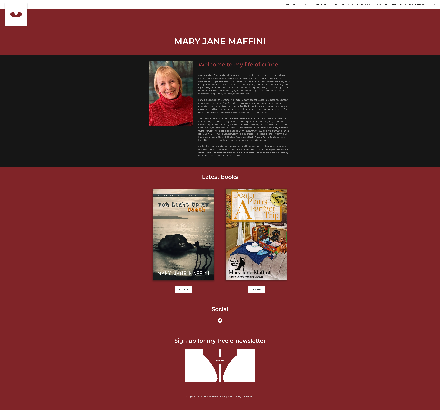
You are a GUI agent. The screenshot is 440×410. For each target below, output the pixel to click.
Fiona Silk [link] (363, 5)
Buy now (183, 289)
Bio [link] (295, 5)
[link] (16, 4)
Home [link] (286, 5)
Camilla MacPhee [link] (343, 5)
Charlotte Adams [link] (385, 5)
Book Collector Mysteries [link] (417, 5)
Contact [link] (306, 5)
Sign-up (220, 361)
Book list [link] (322, 5)
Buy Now (256, 289)
